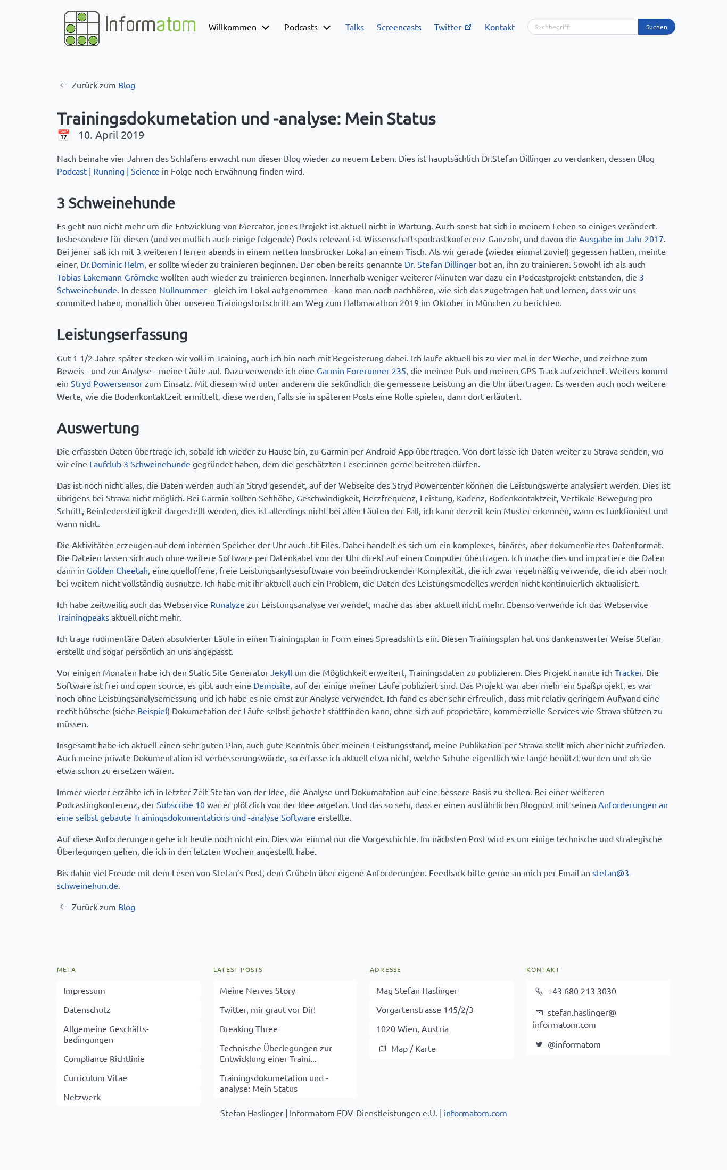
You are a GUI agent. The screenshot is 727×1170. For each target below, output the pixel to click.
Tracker (628, 672)
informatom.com (475, 1112)
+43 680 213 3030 (581, 990)
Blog (126, 84)
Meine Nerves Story (257, 990)
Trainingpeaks (83, 617)
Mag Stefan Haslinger (417, 990)
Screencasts (399, 26)
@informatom (573, 1044)
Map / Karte (412, 1048)
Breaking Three (249, 1028)
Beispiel (152, 710)
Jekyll (281, 672)
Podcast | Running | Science (108, 171)
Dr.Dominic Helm (112, 264)
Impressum (84, 990)
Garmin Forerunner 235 (361, 370)
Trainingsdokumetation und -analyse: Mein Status (274, 1082)
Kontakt (500, 26)
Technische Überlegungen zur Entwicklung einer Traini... (276, 1053)
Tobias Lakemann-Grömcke (108, 276)
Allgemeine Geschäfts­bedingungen (106, 1033)
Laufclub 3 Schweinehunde (140, 463)
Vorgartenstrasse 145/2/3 (425, 1009)
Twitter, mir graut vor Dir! (268, 1009)
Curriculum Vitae (95, 1077)
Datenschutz (87, 1009)
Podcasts (301, 26)
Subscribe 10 (180, 804)
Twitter (449, 26)
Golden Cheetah (117, 570)
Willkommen (233, 26)
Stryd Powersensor (107, 383)
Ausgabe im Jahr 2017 (621, 238)
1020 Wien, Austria (412, 1028)
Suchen (656, 26)
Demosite (271, 685)
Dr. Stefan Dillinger (440, 264)
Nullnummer (183, 289)
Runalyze (227, 604)
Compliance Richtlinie (104, 1058)
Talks (354, 26)
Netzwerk (82, 1096)
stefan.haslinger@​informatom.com (574, 1018)
